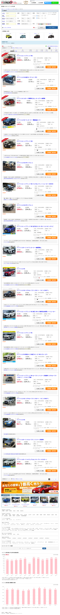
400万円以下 (47, 538)
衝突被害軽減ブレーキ (51, 542)
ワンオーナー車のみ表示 (53, 12)
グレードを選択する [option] (9, 21)
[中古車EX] (7, 2)
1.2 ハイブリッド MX (13, 530)
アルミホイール (15, 543)
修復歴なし (33, 543)
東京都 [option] (7, 23)
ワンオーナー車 (27, 543)
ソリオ (41, 523)
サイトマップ (20, 613)
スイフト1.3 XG (21, 419)
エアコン (13, 542)
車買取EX (10, 612)
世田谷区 (13, 514)
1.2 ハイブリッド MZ (30, 528)
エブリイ (13, 523)
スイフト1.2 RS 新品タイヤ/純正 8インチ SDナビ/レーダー (32, 354)
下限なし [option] (23, 13)
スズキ (3, 43)
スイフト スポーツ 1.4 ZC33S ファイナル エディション (16, 504)
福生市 (53, 514)
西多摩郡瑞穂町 (24, 515)
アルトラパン (29, 523)
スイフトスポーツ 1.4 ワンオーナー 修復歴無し (29, 247)
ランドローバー (18, 519)
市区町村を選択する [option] (25, 23)
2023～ (18, 534)
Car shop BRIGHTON (8, 92)
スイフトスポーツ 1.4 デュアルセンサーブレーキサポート (32, 459)
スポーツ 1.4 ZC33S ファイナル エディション (18, 528)
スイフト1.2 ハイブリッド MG (25, 55)
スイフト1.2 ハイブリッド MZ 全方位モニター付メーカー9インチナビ (35, 226)
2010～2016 (10, 534)
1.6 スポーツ (41, 528)
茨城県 (3, 510)
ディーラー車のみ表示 (52, 14)
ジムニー (8, 33)
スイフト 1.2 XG (44, 504)
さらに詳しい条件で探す (7, 27)
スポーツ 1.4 (4, 528)
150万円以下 (30, 538)
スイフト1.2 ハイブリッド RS (24, 332)
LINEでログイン (55, 2)
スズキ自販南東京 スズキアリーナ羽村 (11, 306)
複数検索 (3, 13)
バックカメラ (9, 542)
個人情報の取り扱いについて (14, 613)
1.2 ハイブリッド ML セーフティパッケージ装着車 (26, 530)
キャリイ (52, 523)
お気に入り (48, 2)
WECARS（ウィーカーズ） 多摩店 (10, 370)
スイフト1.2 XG (21, 268)
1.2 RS (37, 528)
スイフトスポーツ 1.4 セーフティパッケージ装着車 (30, 439)
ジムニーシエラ (13, 524)
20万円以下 (4, 538)
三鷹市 (37, 514)
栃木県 (7, 510)
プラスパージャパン (8, 135)
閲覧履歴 (34, 2)
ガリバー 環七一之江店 (8, 263)
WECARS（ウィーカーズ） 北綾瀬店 (11, 327)
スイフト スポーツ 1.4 (54, 504)
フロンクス (32, 524)
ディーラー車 (21, 543)
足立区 (21, 514)
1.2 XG (9, 528)
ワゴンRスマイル (46, 523)
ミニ (14, 519)
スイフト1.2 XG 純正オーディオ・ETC (27, 77)
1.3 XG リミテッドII (32, 529)
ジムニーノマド (6, 524)
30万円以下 (9, 538)
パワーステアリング (40, 542)
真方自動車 (6, 434)
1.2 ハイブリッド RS (5, 530)
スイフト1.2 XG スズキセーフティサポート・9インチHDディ (33, 290)
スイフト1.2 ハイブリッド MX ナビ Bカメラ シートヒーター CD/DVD (35, 184)
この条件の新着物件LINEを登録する (52, 46)
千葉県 (18, 510)
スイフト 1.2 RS (35, 504)
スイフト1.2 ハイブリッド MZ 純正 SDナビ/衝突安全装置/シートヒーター (36, 311)
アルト (51, 33)
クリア (41, 27)
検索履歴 (41, 2)
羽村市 (14, 515)
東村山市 (48, 514)
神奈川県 (21, 510)
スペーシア (23, 33)
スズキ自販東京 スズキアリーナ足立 (10, 71)
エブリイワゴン (22, 523)
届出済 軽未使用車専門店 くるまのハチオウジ (12, 178)
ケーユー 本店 (6, 242)
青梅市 (41, 514)
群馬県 (11, 510)
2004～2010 (4, 534)
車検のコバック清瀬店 (8, 199)
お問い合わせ (3, 613)
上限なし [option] (28, 13)
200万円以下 (36, 538)
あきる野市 (18, 515)
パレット (18, 524)
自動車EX (3, 612)
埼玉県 (14, 510)
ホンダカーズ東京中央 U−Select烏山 (10, 114)
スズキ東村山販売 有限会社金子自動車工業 (12, 453)
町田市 (45, 514)
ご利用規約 (7, 613)
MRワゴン (36, 33)
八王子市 (29, 514)
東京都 (12, 43)
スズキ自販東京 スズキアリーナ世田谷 (11, 284)
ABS (46, 542)
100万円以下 (25, 538)
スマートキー (27, 542)
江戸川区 (25, 514)
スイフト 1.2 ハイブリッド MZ (6, 504)
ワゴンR (34, 523)
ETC (10, 543)
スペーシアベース (38, 524)
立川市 (34, 514)
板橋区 (18, 514)
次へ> (56, 48)
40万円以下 (14, 538)
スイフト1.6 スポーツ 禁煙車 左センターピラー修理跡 (31, 98)
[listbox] (23, 13)
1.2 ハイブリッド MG (48, 528)
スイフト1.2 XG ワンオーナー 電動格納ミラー (29, 120)
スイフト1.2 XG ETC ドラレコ (25, 162)
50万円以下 (19, 538)
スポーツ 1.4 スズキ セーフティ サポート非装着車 (20, 529)
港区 (3, 514)
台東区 (6, 514)
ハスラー (8, 523)
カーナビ (3, 542)
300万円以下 (42, 538)
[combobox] (11, 13)
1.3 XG (38, 529)
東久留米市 (6, 515)
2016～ (14, 534)
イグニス (27, 524)
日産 (7, 519)
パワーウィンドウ (33, 542)
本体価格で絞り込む (25, 15)
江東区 (10, 514)
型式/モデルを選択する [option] (10, 18)
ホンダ (11, 519)
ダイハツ (3, 519)
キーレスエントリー (20, 542)
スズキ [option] (7, 13)
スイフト (7, 43)
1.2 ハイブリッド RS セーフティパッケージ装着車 (48, 529)
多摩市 (10, 515)
